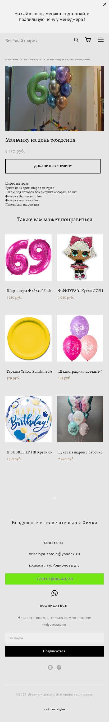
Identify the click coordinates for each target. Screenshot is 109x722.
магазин (11, 59)
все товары (32, 59)
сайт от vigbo (54, 709)
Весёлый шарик (21, 41)
